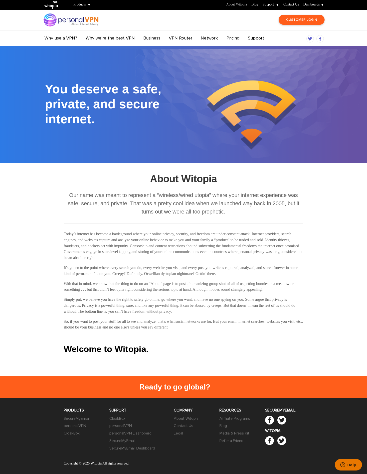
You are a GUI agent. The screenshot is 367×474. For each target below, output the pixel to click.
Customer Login (301, 20)
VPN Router (180, 38)
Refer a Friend (231, 440)
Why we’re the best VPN (110, 38)
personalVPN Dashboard (130, 433)
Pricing (232, 38)
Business (151, 38)
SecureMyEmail (77, 418)
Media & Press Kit (234, 433)
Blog (254, 4)
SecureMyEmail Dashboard (132, 448)
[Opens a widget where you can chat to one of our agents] (348, 465)
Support (268, 4)
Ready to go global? (174, 387)
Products (79, 4)
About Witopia (236, 4)
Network (209, 38)
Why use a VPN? (60, 38)
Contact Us (291, 4)
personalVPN (75, 425)
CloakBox (72, 433)
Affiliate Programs (234, 418)
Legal (178, 433)
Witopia (53, 1)
